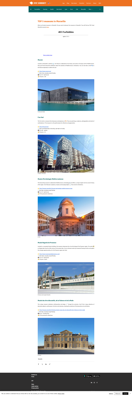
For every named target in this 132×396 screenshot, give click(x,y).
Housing (45, 9)
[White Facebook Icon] (97, 382)
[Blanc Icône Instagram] (94, 382)
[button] (100, 9)
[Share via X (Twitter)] (42, 364)
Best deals (59, 9)
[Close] (130, 393)
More (90, 9)
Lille (77, 9)
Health (52, 9)
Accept (125, 393)
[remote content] (66, 43)
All (30, 9)
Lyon (66, 9)
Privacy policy (61, 393)
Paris (71, 9)
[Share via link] (49, 364)
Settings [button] (111, 393)
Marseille (83, 9)
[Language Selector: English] (49, 3)
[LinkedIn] (91, 382)
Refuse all (117, 393)
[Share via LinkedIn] (46, 364)
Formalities (37, 9)
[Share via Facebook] (38, 364)
